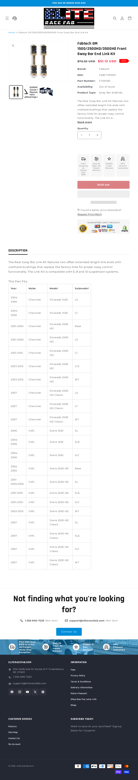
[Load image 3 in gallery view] (46, 92)
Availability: (85, 86)
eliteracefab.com (25, 766)
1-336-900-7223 (22, 676)
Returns (12, 726)
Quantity (82, 128)
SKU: (80, 75)
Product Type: (86, 92)
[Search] (114, 18)
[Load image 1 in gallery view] (16, 92)
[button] (103, 194)
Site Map (13, 732)
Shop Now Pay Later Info (84, 699)
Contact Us (69, 631)
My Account (14, 744)
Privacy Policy (78, 675)
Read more (84, 122)
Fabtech (104, 68)
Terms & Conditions (81, 681)
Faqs (73, 669)
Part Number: (86, 80)
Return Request (79, 693)
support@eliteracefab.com (29, 683)
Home (11, 32)
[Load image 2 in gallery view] (31, 92)
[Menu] (7, 18)
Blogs (73, 705)
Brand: (81, 68)
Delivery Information (82, 687)
